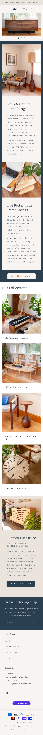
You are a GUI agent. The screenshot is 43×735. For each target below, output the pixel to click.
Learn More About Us (21, 276)
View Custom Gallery (21, 584)
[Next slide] (31, 38)
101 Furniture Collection (16, 338)
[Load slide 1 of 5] (15, 38)
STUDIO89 (20, 723)
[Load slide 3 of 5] (21, 38)
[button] (5, 9)
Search (8, 641)
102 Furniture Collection (16, 387)
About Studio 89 (12, 647)
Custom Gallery (11, 653)
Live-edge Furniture (14, 488)
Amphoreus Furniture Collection (20, 436)
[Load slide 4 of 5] (24, 38)
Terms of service (32, 726)
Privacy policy (29, 730)
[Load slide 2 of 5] (18, 38)
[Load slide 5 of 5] (27, 38)
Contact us (11, 575)
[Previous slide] (11, 38)
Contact (8, 658)
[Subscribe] (35, 623)
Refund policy (16, 730)
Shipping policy (18, 726)
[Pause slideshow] (38, 38)
